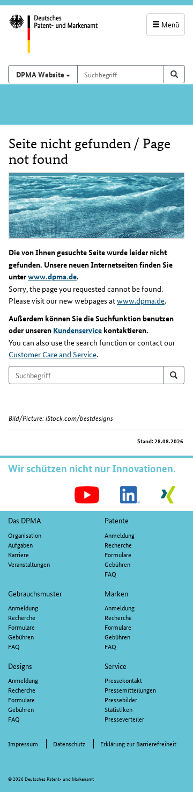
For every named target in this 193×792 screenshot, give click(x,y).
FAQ (110, 573)
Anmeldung (120, 535)
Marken (116, 593)
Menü (169, 24)
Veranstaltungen (29, 564)
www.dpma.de (52, 276)
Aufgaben (20, 544)
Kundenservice (77, 330)
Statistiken (118, 709)
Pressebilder (121, 699)
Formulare (118, 554)
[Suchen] (173, 375)
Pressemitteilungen (130, 690)
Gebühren (117, 564)
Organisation (24, 535)
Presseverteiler (124, 719)
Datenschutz (69, 743)
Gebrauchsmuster (35, 593)
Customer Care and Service (52, 354)
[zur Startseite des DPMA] (48, 39)
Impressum (23, 743)
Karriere (18, 554)
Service (116, 665)
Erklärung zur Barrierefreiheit (138, 743)
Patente (117, 520)
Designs (20, 665)
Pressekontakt (123, 680)
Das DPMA (24, 520)
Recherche (118, 544)
